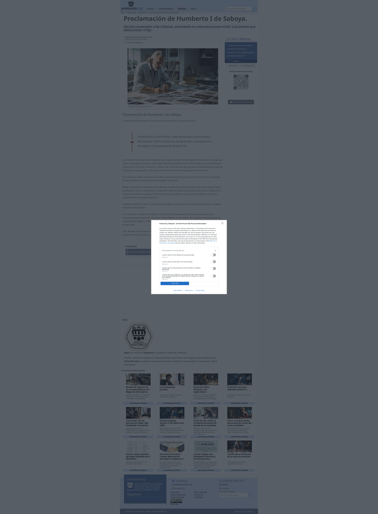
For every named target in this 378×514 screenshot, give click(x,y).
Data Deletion (178, 290)
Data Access (189, 290)
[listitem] (189, 251)
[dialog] (189, 257)
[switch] (213, 255)
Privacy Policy (200, 290)
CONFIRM (174, 283)
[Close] (223, 224)
